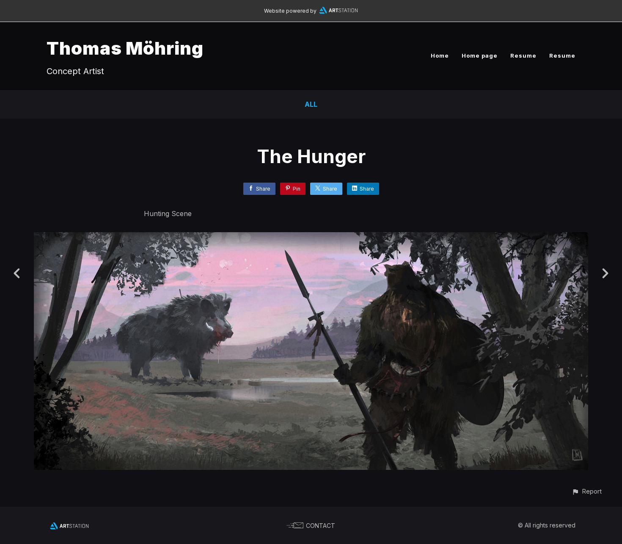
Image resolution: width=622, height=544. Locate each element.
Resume (523, 55)
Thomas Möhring (125, 48)
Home (440, 55)
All (311, 104)
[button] (586, 491)
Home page (480, 55)
